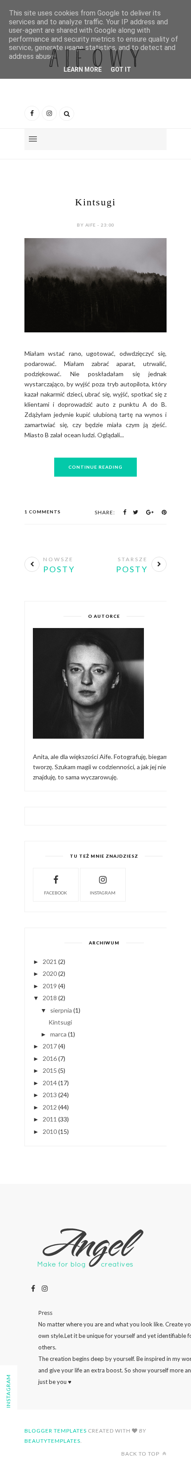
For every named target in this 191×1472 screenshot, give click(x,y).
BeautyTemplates (52, 1440)
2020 (50, 973)
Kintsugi (95, 202)
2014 (50, 1083)
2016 (50, 1058)
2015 (50, 1070)
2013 (50, 1094)
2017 (50, 1046)
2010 (50, 1131)
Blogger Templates (55, 1430)
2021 (50, 961)
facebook (55, 892)
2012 (50, 1107)
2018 (50, 998)
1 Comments (42, 511)
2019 (50, 986)
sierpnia (61, 1010)
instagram (102, 892)
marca (58, 1034)
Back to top (141, 1453)
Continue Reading (95, 467)
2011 (50, 1119)
